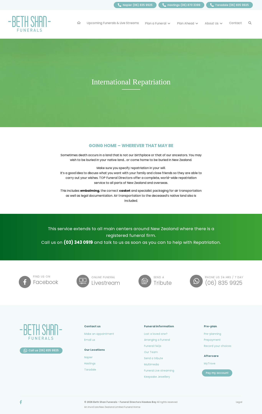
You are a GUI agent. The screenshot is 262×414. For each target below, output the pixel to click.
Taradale (90, 370)
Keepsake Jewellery (157, 377)
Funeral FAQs (152, 346)
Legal (239, 402)
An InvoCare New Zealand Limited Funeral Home (112, 407)
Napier (88, 357)
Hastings (90, 363)
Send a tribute (153, 358)
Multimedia (151, 364)
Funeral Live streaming (159, 370)
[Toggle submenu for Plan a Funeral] (169, 23)
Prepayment (212, 340)
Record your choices (217, 346)
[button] (250, 23)
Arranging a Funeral (157, 340)
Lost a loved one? (155, 334)
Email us (89, 340)
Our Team (151, 352)
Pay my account (217, 373)
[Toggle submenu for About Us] (221, 23)
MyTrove (209, 363)
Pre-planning (212, 334)
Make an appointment (99, 334)
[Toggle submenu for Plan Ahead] (196, 23)
